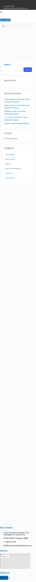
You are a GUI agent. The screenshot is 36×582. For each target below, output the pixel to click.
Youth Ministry (10, 178)
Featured (8, 164)
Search (7, 64)
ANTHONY (7, 111)
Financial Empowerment (13, 168)
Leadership (8, 173)
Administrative (10, 154)
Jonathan (7, 123)
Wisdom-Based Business (21, 123)
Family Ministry (10, 159)
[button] (18, 18)
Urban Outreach (9, 99)
